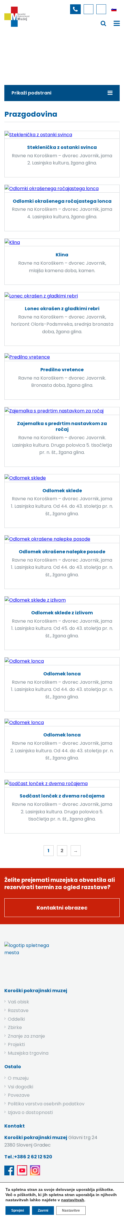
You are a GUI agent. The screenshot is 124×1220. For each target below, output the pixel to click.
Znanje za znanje (26, 1036)
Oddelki (16, 1019)
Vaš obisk (18, 1002)
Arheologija (65, 59)
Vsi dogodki (20, 1086)
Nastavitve (71, 1210)
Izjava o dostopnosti (30, 1112)
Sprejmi (17, 1210)
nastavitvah (72, 1200)
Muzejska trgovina (28, 1053)
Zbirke (38, 59)
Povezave (19, 1095)
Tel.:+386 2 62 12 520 (28, 1156)
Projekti (16, 1044)
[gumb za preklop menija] (103, 23)
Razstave (18, 1010)
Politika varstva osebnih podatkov (46, 1103)
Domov (14, 59)
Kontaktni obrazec (62, 907)
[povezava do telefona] (75, 9)
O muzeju (18, 1078)
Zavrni (43, 1210)
